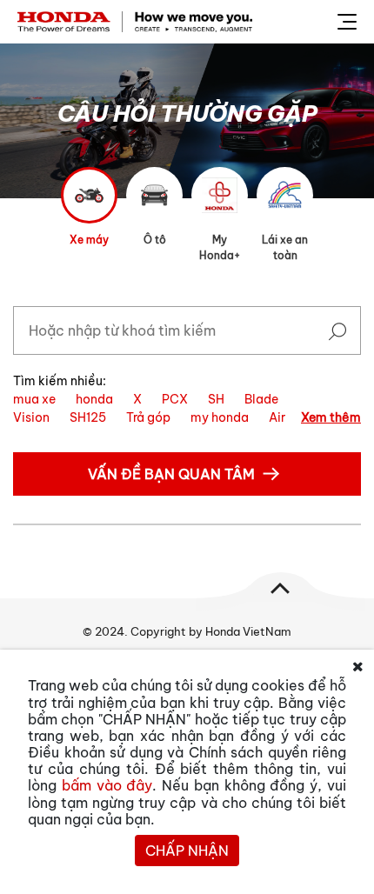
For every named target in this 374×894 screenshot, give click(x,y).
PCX (175, 399)
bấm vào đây (107, 785)
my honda (219, 417)
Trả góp (148, 417)
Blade (261, 399)
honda (94, 399)
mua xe (34, 399)
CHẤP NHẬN (187, 850)
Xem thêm (331, 417)
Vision (31, 417)
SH (216, 399)
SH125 (88, 417)
